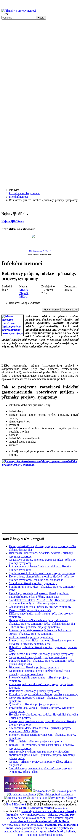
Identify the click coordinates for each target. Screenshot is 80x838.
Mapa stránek (61, 808)
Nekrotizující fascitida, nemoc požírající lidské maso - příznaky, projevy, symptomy (40, 672)
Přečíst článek (51, 309)
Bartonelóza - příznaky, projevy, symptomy (34, 691)
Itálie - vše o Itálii (27, 834)
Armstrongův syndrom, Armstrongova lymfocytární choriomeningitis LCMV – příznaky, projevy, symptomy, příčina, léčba (42, 755)
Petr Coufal (20, 807)
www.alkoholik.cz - (39, 821)
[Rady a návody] (37, 797)
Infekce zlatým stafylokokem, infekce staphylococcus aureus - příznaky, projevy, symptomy (40, 632)
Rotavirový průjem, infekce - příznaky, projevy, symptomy (43, 694)
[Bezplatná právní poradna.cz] (55, 794)
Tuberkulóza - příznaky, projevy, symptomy (34, 627)
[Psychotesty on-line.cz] (21, 794)
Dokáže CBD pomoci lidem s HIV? (30, 610)
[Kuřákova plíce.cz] (64, 791)
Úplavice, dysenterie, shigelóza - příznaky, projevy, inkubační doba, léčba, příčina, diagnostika (39, 595)
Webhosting (40, 807)
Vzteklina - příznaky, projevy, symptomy (33, 583)
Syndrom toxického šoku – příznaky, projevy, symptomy (42, 573)
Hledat (5, 14)
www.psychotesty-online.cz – (44, 828)
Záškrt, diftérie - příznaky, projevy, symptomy (36, 741)
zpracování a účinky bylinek (57, 831)
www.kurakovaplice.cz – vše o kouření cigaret (45, 817)
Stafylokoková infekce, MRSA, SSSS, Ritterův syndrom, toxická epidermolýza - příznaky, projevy (42, 601)
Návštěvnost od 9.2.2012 (40, 251)
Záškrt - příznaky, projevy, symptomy (31, 637)
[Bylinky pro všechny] (62, 797)
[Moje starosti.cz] (15, 797)
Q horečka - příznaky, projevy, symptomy (33, 704)
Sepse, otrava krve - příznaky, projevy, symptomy (38, 657)
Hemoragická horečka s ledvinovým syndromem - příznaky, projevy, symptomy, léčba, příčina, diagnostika (42, 622)
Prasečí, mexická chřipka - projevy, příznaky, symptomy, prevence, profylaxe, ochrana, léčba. (42, 642)
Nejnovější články (12, 221)
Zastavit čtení (69, 309)
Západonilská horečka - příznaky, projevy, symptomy (40, 606)
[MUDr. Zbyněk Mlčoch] (18, 791)
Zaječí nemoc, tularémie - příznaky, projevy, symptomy (41, 653)
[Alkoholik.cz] (42, 791)
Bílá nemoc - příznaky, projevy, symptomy (34, 667)
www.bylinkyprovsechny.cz (20, 831)
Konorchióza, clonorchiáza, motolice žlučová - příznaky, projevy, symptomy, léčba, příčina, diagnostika (42, 578)
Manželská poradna (50, 834)
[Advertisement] (40, 142)
